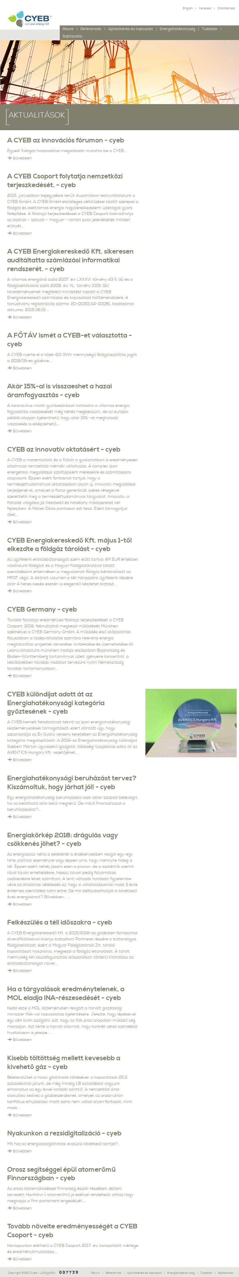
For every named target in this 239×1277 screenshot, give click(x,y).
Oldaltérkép (226, 8)
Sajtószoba (225, 1273)
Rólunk (68, 29)
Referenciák (90, 29)
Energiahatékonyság (177, 29)
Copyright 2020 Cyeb (23, 1273)
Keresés (205, 8)
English (188, 8)
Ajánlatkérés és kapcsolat (130, 29)
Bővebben (22, 158)
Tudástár (210, 29)
